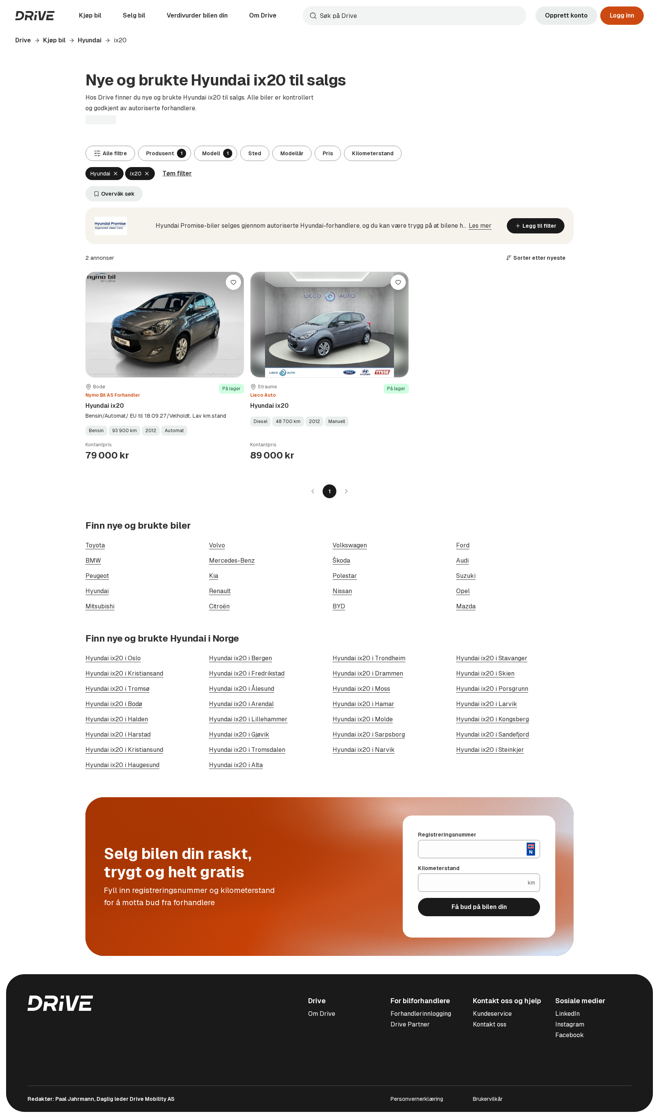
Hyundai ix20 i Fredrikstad (246, 673)
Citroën (219, 606)
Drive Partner (410, 1024)
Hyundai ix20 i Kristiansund (124, 749)
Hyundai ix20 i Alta (236, 765)
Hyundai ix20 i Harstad (118, 734)
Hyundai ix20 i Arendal (241, 704)
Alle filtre (115, 153)
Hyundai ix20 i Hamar (363, 704)
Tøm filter (177, 173)
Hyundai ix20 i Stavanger (491, 658)
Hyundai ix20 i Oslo (113, 658)
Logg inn (622, 15)
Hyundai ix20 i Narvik (364, 749)
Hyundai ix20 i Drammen (368, 673)
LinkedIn (567, 1013)
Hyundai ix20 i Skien (485, 673)
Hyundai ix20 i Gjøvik (239, 734)
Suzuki (466, 575)
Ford (462, 545)
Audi (462, 560)
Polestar (345, 575)
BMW (93, 560)
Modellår (292, 153)
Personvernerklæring (417, 1099)
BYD (339, 606)
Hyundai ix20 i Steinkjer (490, 749)
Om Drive (262, 15)
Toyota (95, 545)
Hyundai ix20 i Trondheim (369, 658)
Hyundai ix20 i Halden (116, 719)
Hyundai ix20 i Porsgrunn (492, 688)
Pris (328, 153)
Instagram (569, 1024)
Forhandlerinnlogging (421, 1013)
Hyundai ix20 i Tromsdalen (247, 749)
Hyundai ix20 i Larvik (486, 704)
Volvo (217, 545)
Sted (254, 153)
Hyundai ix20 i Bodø (113, 704)
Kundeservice (492, 1013)
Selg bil (134, 15)
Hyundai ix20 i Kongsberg (492, 719)
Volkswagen (350, 545)
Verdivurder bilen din (197, 15)
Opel (463, 591)
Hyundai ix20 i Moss (361, 688)
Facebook (569, 1035)
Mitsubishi (99, 606)
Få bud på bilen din (479, 906)
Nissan (342, 591)
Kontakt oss (489, 1024)
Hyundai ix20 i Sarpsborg (369, 734)
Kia (213, 575)
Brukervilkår (488, 1099)
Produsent (164, 153)
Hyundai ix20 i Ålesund (241, 688)
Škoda (341, 560)
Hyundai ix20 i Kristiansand (124, 673)
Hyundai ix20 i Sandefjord (492, 734)
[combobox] (414, 15)
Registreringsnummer (447, 835)
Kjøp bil (90, 15)
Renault (220, 591)
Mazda (466, 606)
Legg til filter (539, 226)
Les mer (480, 225)
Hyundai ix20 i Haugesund (122, 765)
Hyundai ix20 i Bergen (240, 658)
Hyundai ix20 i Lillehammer (248, 719)
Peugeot (97, 575)
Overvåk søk (118, 194)
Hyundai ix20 (104, 405)
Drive (23, 40)
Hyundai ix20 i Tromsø (117, 688)
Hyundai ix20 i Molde (363, 719)
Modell (215, 153)
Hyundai (89, 40)
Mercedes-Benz (232, 560)
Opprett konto (566, 15)
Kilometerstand (373, 153)
